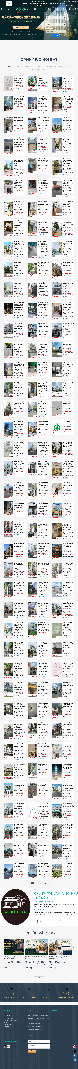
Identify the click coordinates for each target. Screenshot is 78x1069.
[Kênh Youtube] (75, 1047)
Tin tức (70, 9)
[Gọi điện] (75, 1056)
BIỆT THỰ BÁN (18, 9)
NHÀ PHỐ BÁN (10, 9)
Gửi (31, 1051)
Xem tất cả (39, 978)
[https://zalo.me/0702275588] (75, 1060)
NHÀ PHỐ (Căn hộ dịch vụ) (39, 9)
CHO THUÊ (64, 9)
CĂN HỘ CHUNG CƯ (27, 9)
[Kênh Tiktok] (75, 1051)
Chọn (48, 18)
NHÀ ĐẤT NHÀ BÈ (56, 9)
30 (45, 883)
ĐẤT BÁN (49, 9)
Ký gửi (75, 9)
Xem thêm (10, 967)
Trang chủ (3, 9)
